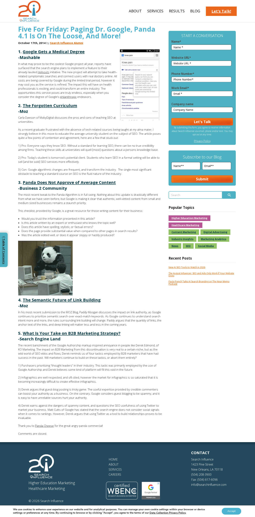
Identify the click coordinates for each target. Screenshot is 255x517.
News (175, 246)
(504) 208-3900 (201, 474)
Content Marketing (184, 232)
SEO (188, 246)
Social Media (206, 246)
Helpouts (43, 72)
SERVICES (115, 469)
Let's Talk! (221, 11)
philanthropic (68, 97)
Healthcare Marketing (185, 225)
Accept (231, 511)
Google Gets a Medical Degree (54, 51)
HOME (113, 459)
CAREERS (115, 474)
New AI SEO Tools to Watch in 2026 (187, 267)
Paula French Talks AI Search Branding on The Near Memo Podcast (199, 283)
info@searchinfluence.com (208, 485)
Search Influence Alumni (66, 43)
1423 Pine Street (202, 464)
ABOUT (114, 464)
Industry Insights (182, 239)
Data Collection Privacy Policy (168, 513)
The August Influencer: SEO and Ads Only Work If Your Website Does (201, 274)
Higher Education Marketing (189, 218)
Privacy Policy (202, 141)
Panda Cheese (44, 426)
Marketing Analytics (213, 239)
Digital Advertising (215, 232)
